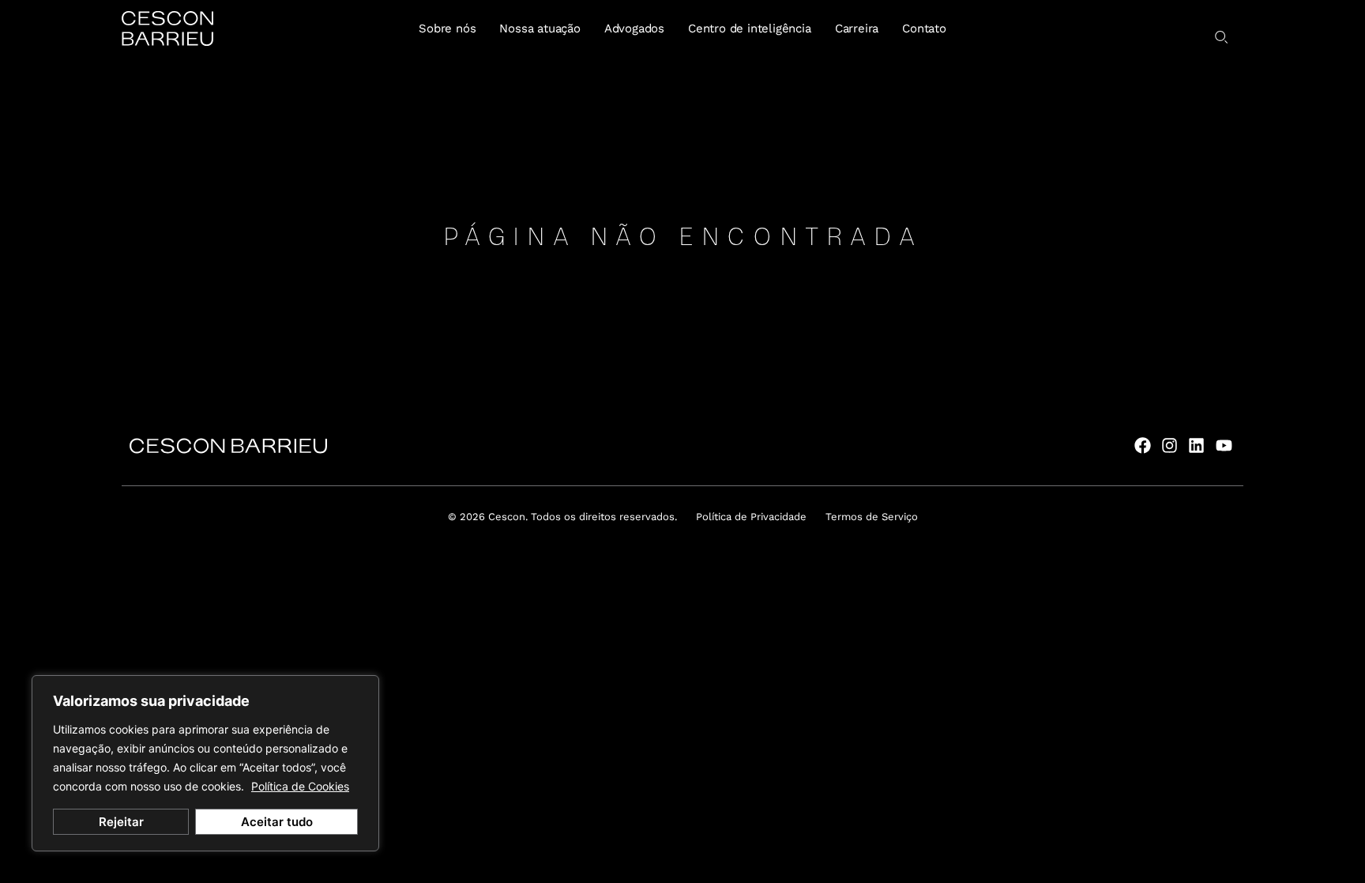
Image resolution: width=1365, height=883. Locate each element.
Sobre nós (447, 28)
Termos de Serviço (871, 517)
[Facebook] (1141, 445)
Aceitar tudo (277, 821)
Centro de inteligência (749, 28)
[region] (205, 763)
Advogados (634, 28)
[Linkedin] (1196, 445)
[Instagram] (1169, 445)
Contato (924, 28)
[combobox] (1199, 30)
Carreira (856, 28)
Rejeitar (121, 821)
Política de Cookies (300, 786)
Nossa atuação (539, 28)
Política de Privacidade (751, 517)
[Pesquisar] (1222, 37)
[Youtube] (1224, 445)
